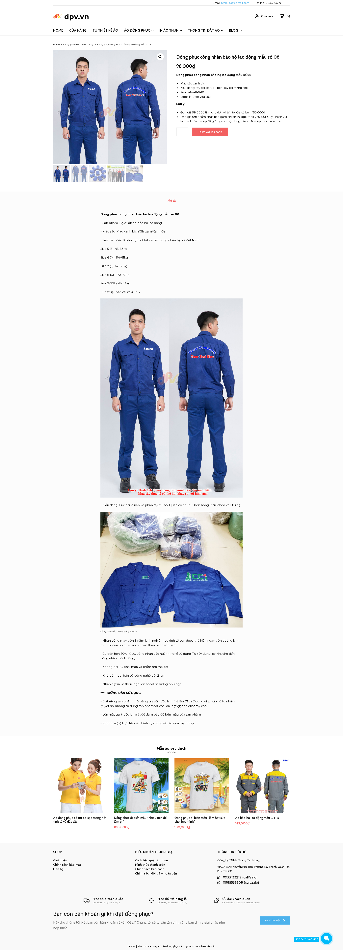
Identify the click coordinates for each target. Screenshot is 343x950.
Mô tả (172, 200)
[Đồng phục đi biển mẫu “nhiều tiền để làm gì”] (141, 785)
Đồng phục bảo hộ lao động (78, 44)
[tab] (172, 201)
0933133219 (273, 2)
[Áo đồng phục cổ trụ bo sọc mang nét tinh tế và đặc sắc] (80, 785)
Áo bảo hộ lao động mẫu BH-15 (257, 818)
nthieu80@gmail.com (235, 2)
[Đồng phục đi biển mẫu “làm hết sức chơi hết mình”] (201, 785)
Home (56, 44)
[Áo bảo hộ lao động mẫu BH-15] (262, 785)
